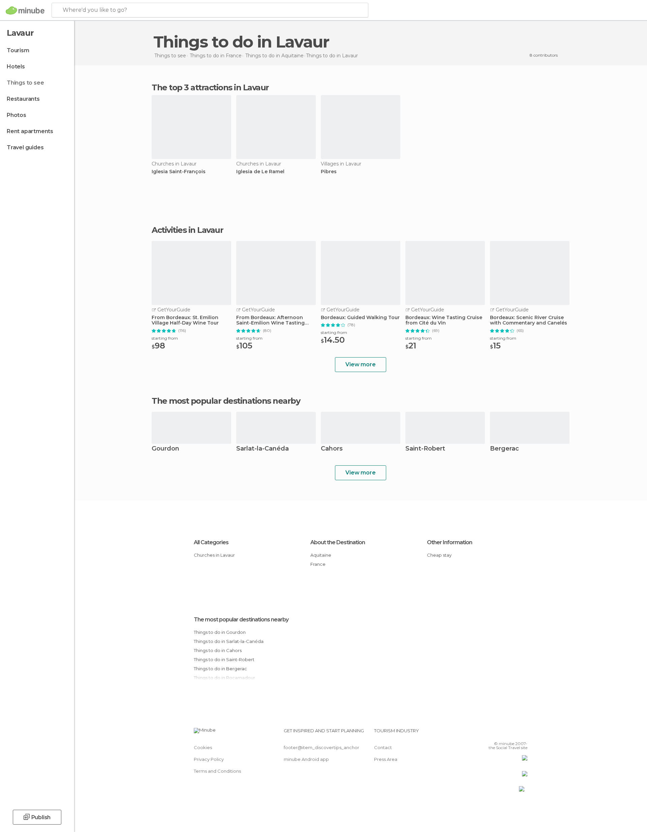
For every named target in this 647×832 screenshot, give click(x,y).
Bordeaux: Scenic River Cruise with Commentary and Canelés (528, 320)
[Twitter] (500, 733)
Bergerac (504, 449)
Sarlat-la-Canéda (262, 449)
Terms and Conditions (217, 771)
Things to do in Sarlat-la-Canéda (229, 641)
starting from (165, 338)
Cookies (203, 747)
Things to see (25, 83)
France (318, 564)
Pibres (329, 172)
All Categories (211, 542)
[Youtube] (522, 733)
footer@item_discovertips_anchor (321, 747)
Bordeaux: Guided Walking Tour (360, 317)
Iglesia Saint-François (179, 172)
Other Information (449, 542)
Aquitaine (320, 555)
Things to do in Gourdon (220, 632)
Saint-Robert (425, 449)
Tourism (18, 50)
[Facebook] (489, 733)
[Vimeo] (511, 733)
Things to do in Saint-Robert (224, 659)
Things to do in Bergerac (220, 668)
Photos (16, 115)
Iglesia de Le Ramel (260, 172)
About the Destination (337, 542)
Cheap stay (439, 555)
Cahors (332, 449)
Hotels (16, 66)
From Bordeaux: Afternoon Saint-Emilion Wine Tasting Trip (270, 320)
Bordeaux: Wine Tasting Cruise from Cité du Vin (443, 320)
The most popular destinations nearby (226, 401)
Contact (383, 747)
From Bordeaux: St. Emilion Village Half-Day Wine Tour (185, 320)
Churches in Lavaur (214, 555)
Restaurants (23, 99)
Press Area (385, 759)
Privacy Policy (209, 759)
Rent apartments (30, 131)
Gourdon (165, 449)
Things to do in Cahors (218, 650)
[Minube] (25, 10)
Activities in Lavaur (187, 230)
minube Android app (306, 759)
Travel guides (25, 147)
